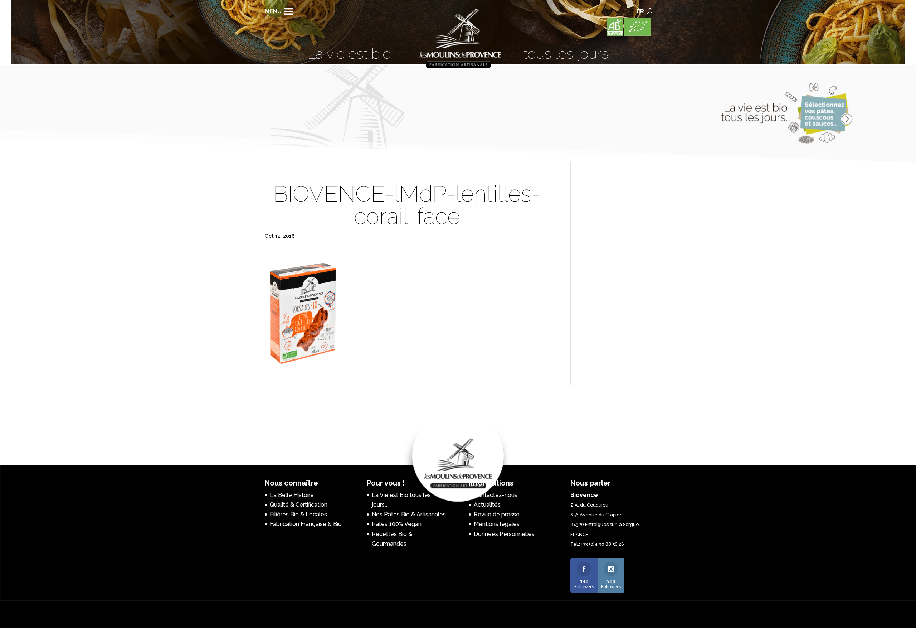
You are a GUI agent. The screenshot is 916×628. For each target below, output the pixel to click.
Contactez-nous (495, 495)
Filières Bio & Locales (298, 514)
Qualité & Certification (298, 504)
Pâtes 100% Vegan (397, 524)
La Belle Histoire (292, 495)
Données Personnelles (504, 534)
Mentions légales (497, 524)
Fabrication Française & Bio (306, 524)
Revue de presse (497, 514)
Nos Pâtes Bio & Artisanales (409, 514)
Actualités (487, 504)
